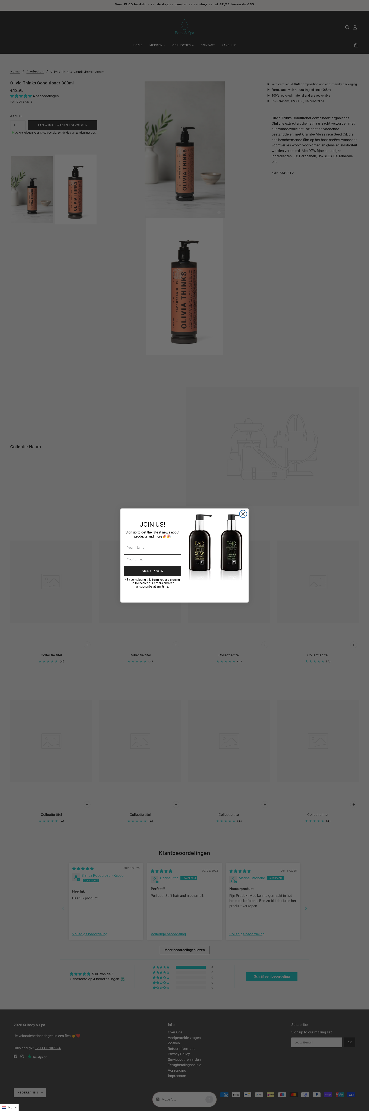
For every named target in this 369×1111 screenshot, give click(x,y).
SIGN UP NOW (152, 571)
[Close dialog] (243, 514)
